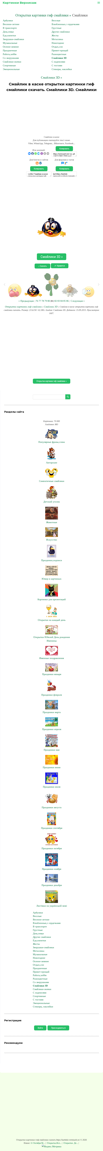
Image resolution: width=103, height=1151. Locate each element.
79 (46, 301)
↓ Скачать (42, 266)
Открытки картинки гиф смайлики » (43, 15)
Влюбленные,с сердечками (65, 24)
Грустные (56, 28)
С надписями (58, 61)
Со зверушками (11, 58)
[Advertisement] (51, 112)
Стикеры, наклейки (62, 69)
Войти (40, 1028)
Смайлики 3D (59, 58)
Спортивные (9, 65)
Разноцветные (59, 54)
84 (61, 301)
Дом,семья (8, 31)
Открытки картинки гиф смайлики (23, 306)
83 (58, 301)
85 (64, 301)
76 (37, 301)
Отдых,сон (57, 46)
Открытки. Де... (70, 1143)
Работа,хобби (9, 54)
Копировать (64, 148)
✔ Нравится (59, 265)
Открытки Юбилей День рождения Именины (51, 639)
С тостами (57, 65)
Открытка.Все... (54, 1143)
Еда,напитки (9, 35)
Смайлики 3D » (51, 77)
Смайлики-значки (12, 61)
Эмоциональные (11, 69)
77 (40, 301)
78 (43, 301)
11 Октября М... (38, 1143)
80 (48, 301)
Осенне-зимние (11, 46)
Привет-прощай (60, 50)
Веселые (56, 20)
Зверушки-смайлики (13, 39)
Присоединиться (58, 1028)
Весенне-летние (11, 24)
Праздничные (10, 50)
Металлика (57, 39)
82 (55, 301)
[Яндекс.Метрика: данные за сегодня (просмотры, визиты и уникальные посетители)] (51, 1146)
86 (67, 301)
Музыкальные (10, 43)
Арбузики (8, 20)
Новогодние (58, 43)
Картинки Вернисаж (19, 3)
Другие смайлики (61, 31)
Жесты (55, 35)
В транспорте (10, 28)
